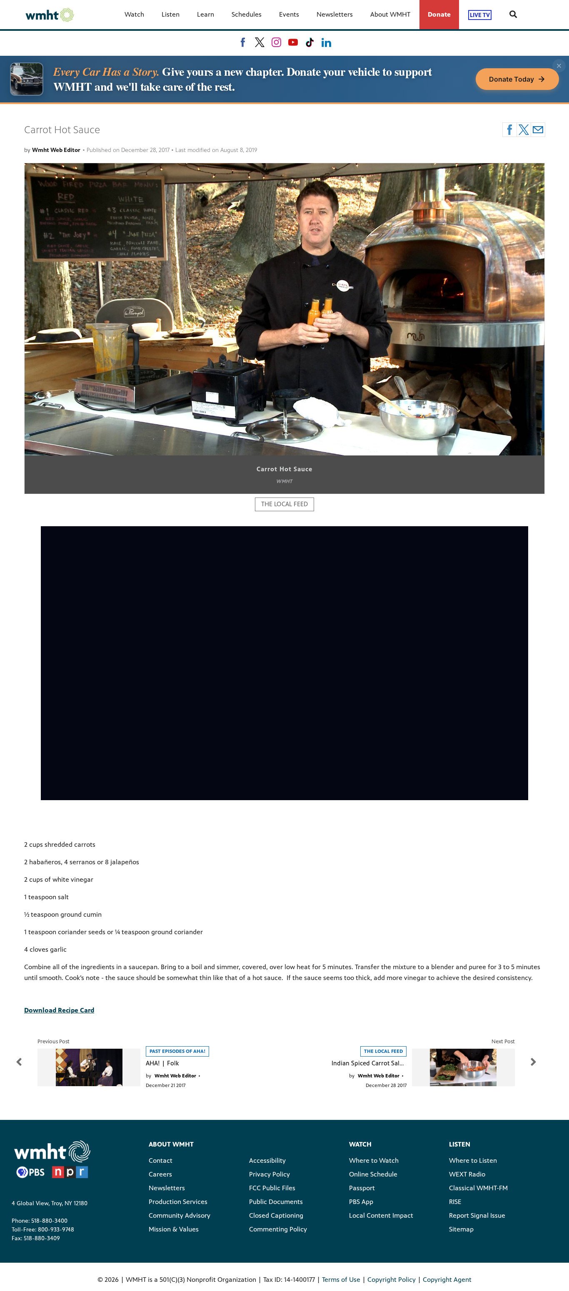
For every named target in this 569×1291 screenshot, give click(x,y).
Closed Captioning (276, 1215)
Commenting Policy (278, 1229)
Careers (160, 1174)
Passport (362, 1188)
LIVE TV (480, 14)
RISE (455, 1202)
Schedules (247, 14)
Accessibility (267, 1160)
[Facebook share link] (509, 129)
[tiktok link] (309, 42)
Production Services (178, 1202)
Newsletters (335, 14)
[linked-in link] (326, 42)
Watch (134, 14)
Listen (171, 14)
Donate (439, 14)
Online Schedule (373, 1174)
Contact (160, 1160)
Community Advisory (179, 1215)
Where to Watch (374, 1160)
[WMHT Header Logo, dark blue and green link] (49, 14)
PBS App (361, 1202)
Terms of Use (341, 1280)
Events (289, 14)
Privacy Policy (269, 1174)
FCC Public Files (272, 1188)
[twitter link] (259, 42)
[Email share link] (538, 129)
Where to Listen (473, 1160)
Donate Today (511, 79)
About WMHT (390, 14)
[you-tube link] (293, 42)
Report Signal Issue (477, 1215)
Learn (205, 14)
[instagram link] (276, 42)
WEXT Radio (467, 1174)
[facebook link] (243, 42)
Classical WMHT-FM (478, 1188)
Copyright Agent (447, 1280)
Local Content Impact (381, 1215)
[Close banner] (559, 65)
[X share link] (524, 129)
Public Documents (276, 1202)
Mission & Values (174, 1229)
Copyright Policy (391, 1280)
